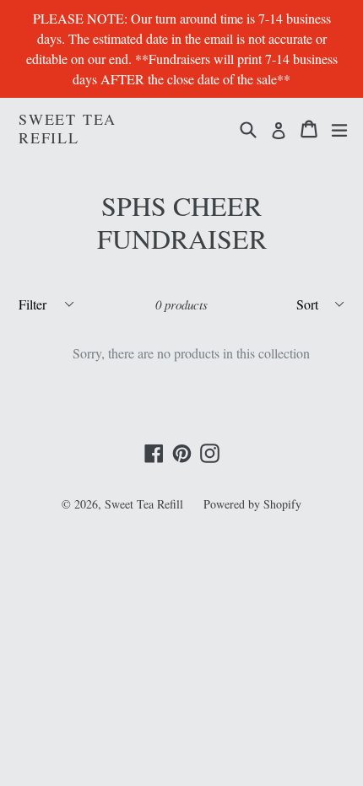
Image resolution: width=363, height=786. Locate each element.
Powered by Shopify (252, 504)
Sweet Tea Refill (67, 128)
